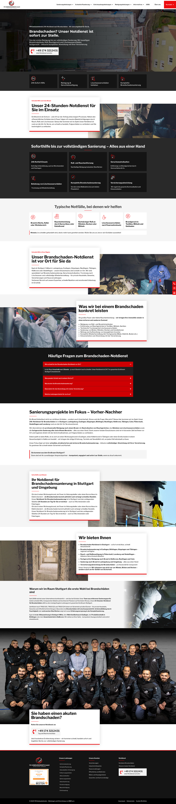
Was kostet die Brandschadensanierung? (59, 383)
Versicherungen (93, 763)
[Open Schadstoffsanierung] (91, 4)
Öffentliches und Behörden (97, 772)
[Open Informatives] (143, 4)
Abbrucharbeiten (64, 775)
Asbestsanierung (64, 781)
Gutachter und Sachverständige (98, 778)
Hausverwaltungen (94, 769)
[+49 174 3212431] (32, 51)
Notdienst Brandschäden (126, 763)
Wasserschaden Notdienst (127, 766)
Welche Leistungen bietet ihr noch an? (58, 394)
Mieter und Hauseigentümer (97, 775)
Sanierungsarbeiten (65, 778)
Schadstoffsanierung (66, 767)
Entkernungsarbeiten (66, 773)
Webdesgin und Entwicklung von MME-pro (61, 801)
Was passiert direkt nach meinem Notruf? (59, 378)
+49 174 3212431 (47, 50)
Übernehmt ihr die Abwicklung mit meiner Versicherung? (64, 389)
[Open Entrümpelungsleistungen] (112, 4)
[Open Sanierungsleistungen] (72, 4)
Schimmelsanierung (65, 764)
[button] (88, 364)
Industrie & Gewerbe (95, 766)
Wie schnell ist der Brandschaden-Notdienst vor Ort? (63, 364)
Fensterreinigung (64, 784)
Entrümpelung (64, 790)
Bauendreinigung (64, 787)
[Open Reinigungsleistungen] (131, 4)
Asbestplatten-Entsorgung (67, 770)
